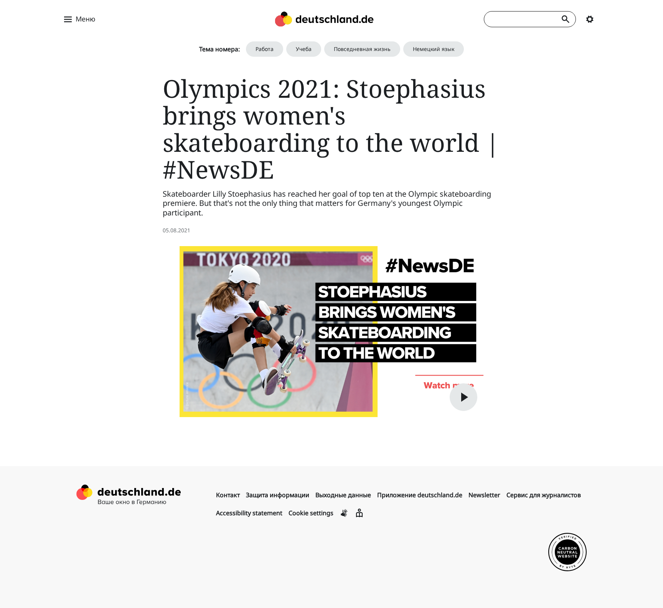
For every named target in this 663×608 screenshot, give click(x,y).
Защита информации (277, 495)
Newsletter (484, 495)
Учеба (304, 49)
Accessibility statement (249, 513)
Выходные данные (343, 495)
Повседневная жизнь (362, 49)
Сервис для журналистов (543, 495)
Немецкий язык (433, 49)
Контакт (228, 495)
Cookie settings (311, 513)
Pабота (265, 49)
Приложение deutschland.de (419, 495)
